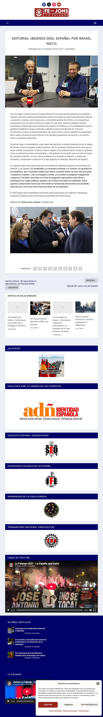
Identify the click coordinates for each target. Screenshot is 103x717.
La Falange (46, 49)
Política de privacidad (70, 711)
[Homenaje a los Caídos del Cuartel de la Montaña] (11, 630)
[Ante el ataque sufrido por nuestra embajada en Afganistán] (85, 307)
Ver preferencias (89, 705)
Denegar (68, 705)
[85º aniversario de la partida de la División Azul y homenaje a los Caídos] (11, 655)
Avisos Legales (84, 711)
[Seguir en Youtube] (59, 5)
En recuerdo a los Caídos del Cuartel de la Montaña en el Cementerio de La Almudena (30, 642)
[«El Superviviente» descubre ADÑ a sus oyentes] (40, 308)
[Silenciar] (90, 610)
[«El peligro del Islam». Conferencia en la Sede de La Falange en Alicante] (18, 307)
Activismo (28, 633)
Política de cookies (55, 711)
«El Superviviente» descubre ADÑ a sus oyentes (39, 322)
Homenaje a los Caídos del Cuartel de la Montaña (30, 630)
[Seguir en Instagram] (54, 5)
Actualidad (70, 49)
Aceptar (48, 705)
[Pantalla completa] (94, 610)
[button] (98, 683)
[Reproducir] (8, 610)
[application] (51, 587)
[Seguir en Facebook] (44, 5)
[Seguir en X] (49, 5)
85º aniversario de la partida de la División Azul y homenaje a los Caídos (30, 654)
